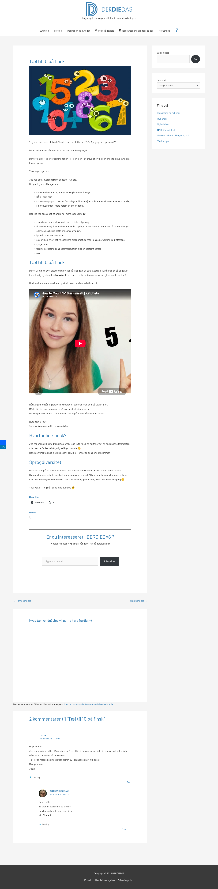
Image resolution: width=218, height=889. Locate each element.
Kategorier (162, 80)
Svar (129, 782)
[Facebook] (3, 442)
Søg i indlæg (163, 52)
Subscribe (109, 561)
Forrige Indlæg (22, 600)
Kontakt (88, 880)
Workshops (164, 30)
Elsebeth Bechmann (59, 791)
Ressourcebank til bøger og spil (137, 30)
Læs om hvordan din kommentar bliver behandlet (89, 704)
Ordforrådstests (106, 30)
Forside (58, 30)
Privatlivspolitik (126, 880)
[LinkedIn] (3, 447)
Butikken (44, 30)
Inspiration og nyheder (78, 30)
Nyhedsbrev (163, 124)
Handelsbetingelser (105, 880)
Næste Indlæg (138, 600)
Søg (196, 59)
